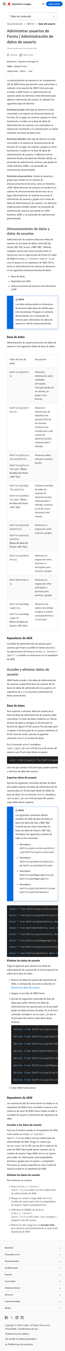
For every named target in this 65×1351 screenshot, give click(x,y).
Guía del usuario (47, 23)
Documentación (15, 23)
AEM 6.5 (31, 23)
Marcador (13, 55)
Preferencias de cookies (16, 1333)
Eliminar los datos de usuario (25, 987)
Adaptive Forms (20, 66)
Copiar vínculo (28, 55)
